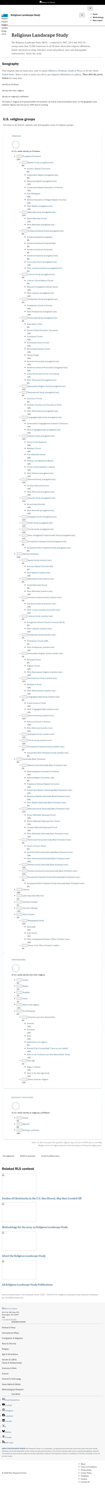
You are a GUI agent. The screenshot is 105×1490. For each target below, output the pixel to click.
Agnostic (26, 1124)
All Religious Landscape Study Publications (27, 1284)
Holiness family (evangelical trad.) (41, 436)
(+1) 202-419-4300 (9, 1320)
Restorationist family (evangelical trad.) (43, 392)
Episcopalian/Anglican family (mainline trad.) (45, 653)
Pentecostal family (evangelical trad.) (42, 318)
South (71, 70)
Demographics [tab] (8, 1156)
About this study (33, 53)
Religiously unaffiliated (22, 1097)
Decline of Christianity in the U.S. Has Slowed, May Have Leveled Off (41, 1198)
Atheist (25, 1118)
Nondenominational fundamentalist (41, 243)
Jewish (25, 980)
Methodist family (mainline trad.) (41, 579)
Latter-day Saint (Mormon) (33, 895)
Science (5, 1373)
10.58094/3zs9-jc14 (14, 1297)
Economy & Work (9, 1368)
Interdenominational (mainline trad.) (41, 603)
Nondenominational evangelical (39, 237)
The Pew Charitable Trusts (88, 1453)
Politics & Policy (8, 1327)
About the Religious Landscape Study (24, 1256)
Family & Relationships (12, 1362)
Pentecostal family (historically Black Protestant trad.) (49, 839)
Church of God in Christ (36, 846)
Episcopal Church (34, 659)
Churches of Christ (34, 398)
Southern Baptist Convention (38, 168)
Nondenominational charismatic (40, 249)
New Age (31, 1060)
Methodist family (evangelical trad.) (42, 212)
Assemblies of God (34, 324)
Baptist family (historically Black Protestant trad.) (47, 765)
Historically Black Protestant (34, 759)
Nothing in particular (31, 1130)
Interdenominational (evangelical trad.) (42, 255)
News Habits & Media (11, 1384)
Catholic (26, 889)
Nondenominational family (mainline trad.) (45, 597)
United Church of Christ (36, 703)
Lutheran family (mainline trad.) (40, 616)
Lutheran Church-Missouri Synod (40, 280)
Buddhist (26, 992)
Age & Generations (10, 1354)
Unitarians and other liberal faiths (41, 1017)
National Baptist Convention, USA (40, 777)
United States (8, 74)
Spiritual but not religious (37, 1042)
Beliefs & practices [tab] (27, 1156)
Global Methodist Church (37, 218)
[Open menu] (82, 15)
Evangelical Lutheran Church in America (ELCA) (46, 622)
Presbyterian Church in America (39, 305)
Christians (16, 136)
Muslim (25, 986)
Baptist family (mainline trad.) (39, 560)
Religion (5, 1349)
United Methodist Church (37, 585)
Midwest (53, 70)
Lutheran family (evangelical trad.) (41, 274)
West (79, 70)
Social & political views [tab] (50, 1156)
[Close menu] (90, 8)
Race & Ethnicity (9, 1343)
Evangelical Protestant (32, 156)
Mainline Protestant (31, 554)
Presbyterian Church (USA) (37, 641)
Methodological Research (13, 1389)
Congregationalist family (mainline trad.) (44, 697)
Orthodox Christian (30, 902)
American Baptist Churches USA (40, 566)
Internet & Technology (11, 1378)
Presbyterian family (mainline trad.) (42, 634)
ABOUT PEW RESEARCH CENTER (13, 1448)
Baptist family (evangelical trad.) (41, 162)
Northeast (62, 70)
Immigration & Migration (12, 1338)
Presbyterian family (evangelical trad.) (43, 299)
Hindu (25, 998)
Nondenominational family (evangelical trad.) (46, 231)
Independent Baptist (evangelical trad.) (42, 175)
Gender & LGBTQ (9, 1359)
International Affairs (10, 1333)
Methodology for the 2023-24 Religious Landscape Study (35, 1227)
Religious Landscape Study (25, 15)
